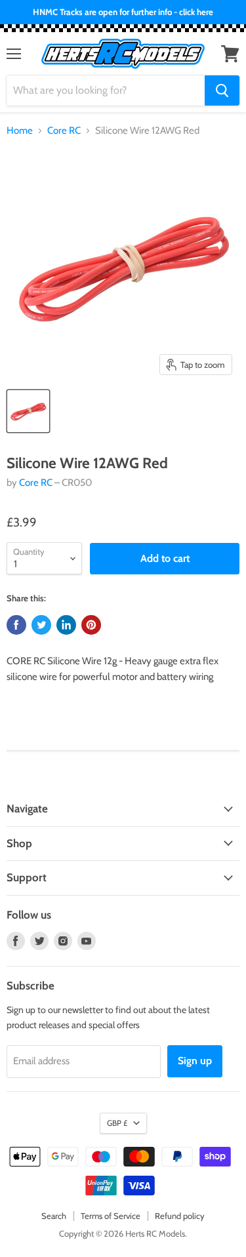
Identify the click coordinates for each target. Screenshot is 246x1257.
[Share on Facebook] (16, 625)
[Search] (222, 90)
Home (20, 130)
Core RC (64, 130)
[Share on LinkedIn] (66, 625)
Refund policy (180, 1215)
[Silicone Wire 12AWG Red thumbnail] (28, 411)
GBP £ (117, 1123)
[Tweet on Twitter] (41, 625)
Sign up (195, 1060)
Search (53, 1215)
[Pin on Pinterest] (91, 625)
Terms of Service (110, 1215)
